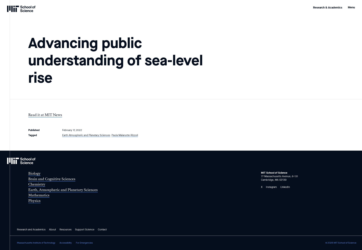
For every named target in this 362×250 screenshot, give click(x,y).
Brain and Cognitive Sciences (51, 178)
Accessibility (66, 242)
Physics (34, 200)
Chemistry (36, 184)
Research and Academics (31, 229)
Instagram (271, 187)
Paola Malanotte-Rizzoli (125, 135)
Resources (66, 229)
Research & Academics (327, 7)
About (52, 229)
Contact (102, 229)
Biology (34, 173)
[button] (351, 5)
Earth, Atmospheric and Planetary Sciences (63, 189)
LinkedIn (285, 187)
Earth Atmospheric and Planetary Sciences (86, 135)
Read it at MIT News (45, 114)
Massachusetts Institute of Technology (36, 242)
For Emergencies (84, 242)
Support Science (84, 229)
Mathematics (38, 195)
